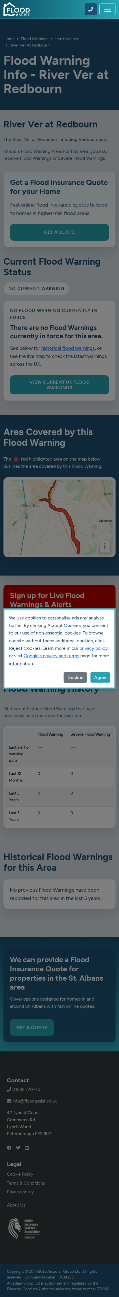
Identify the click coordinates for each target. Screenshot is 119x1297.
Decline (75, 677)
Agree (100, 677)
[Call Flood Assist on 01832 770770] (91, 9)
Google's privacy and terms (51, 655)
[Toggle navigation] (107, 9)
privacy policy (93, 648)
